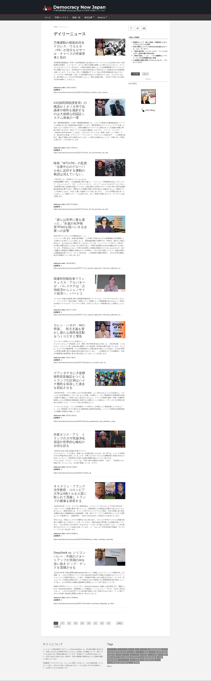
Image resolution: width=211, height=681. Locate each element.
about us (100, 17)
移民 (122, 662)
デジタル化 (143, 654)
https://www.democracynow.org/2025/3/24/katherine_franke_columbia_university (83, 539)
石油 (109, 654)
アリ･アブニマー (122, 649)
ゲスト (137, 649)
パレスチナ (143, 649)
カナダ (142, 660)
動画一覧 (76, 17)
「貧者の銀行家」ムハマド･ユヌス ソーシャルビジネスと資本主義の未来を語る (150, 52)
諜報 (147, 660)
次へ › (145, 74)
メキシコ (157, 660)
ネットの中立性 (152, 654)
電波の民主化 (111, 657)
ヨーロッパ (126, 654)
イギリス (118, 654)
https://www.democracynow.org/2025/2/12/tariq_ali (72, 473)
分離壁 (157, 649)
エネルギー (164, 649)
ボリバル (132, 660)
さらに (148, 79)
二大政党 (159, 657)
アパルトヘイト (112, 649)
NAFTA (152, 660)
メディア (160, 654)
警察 (135, 657)
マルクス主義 (131, 652)
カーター (131, 649)
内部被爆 (136, 662)
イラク (131, 662)
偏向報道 (148, 657)
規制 (146, 652)
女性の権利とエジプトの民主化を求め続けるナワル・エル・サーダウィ (150, 48)
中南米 (158, 652)
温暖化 (154, 657)
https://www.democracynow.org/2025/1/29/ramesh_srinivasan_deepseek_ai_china (84, 604)
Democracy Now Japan (79, 7)
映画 (115, 660)
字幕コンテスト (62, 17)
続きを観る (133, 84)
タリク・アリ (139, 652)
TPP (118, 657)
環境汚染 (116, 652)
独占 (166, 654)
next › (119, 623)
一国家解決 (151, 649)
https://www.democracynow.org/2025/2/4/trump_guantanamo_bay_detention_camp (84, 421)
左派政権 (164, 652)
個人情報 (123, 657)
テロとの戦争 (111, 662)
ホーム (48, 17)
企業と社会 (141, 657)
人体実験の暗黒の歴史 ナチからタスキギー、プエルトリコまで (150, 61)
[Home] (47, 8)
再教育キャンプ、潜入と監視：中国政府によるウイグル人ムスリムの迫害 (150, 43)
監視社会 (129, 657)
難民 (126, 662)
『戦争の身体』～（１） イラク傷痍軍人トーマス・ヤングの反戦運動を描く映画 (150, 57)
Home (55, 27)
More (109, 666)
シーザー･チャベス (123, 660)
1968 (113, 654)
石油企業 (123, 652)
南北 (118, 662)
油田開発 (110, 652)
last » (57, 626)
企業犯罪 (110, 660)
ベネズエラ (152, 652)
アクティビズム (134, 654)
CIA (138, 660)
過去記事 (87, 17)
